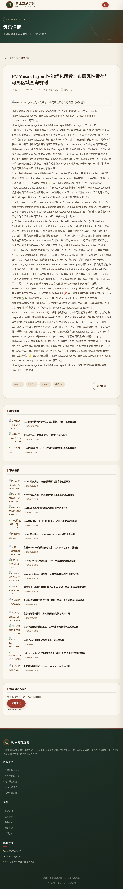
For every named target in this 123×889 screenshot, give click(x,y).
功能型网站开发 (12, 776)
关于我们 (51, 883)
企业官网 (32, 384)
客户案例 (9, 817)
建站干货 (59, 384)
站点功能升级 (11, 793)
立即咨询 (16, 703)
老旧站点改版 (11, 781)
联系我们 (9, 833)
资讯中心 (14, 58)
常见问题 (61, 883)
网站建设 (18, 384)
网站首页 (9, 811)
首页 (5, 58)
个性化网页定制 (12, 770)
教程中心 (9, 822)
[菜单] (114, 5)
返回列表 (101, 386)
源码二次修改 (11, 787)
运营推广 (45, 384)
